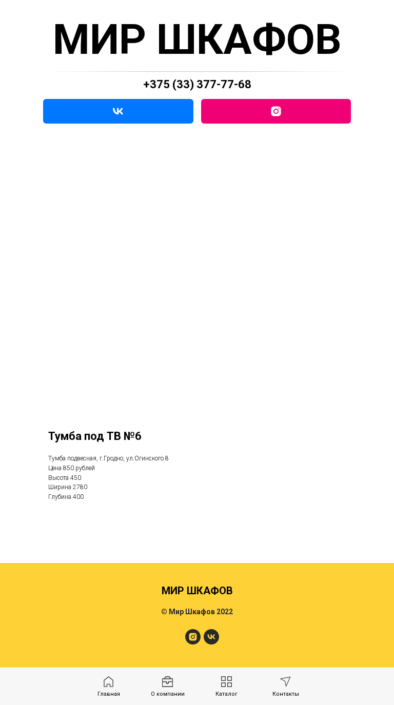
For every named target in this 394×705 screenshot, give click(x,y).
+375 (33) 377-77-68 (197, 84)
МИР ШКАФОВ (197, 39)
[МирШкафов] (193, 641)
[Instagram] (276, 111)
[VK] (118, 111)
